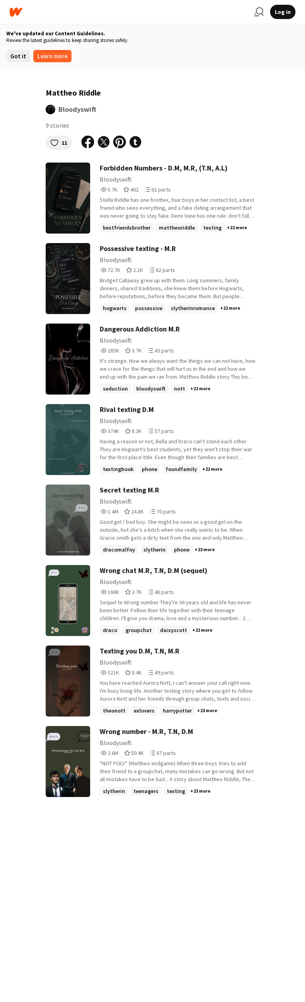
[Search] (259, 12)
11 (64, 142)
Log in (283, 11)
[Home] (129, 12)
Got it (18, 56)
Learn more (52, 56)
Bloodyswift (77, 109)
